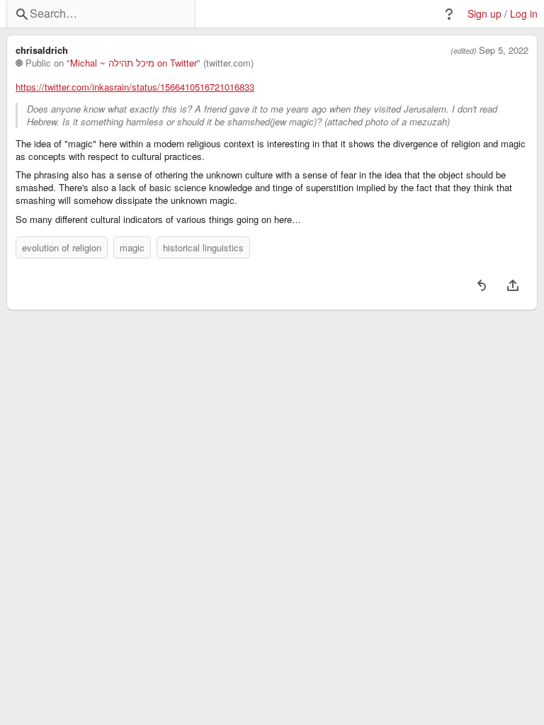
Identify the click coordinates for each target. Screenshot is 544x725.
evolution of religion (61, 247)
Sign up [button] (485, 14)
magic (132, 247)
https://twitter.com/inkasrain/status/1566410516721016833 (135, 87)
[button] (449, 14)
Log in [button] (524, 14)
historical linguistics (203, 247)
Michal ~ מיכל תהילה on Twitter (133, 63)
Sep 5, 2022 (503, 50)
